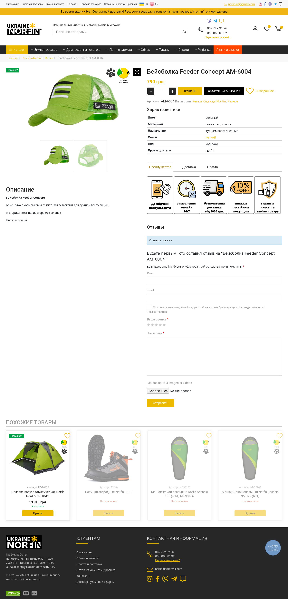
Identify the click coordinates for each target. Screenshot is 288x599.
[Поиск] (184, 31)
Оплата (212, 167)
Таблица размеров (90, 4)
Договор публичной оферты (95, 582)
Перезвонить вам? (217, 37)
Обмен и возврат (54, 4)
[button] (260, 91)
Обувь (145, 50)
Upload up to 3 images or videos (170, 383)
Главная (13, 58)
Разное (232, 101)
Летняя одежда (121, 50)
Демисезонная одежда (83, 50)
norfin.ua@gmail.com (241, 4)
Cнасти (183, 50)
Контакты (72, 4)
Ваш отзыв (155, 333)
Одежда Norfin (32, 58)
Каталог (19, 50)
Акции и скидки (227, 50)
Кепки (49, 58)
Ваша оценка (157, 319)
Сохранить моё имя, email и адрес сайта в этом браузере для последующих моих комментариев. (205, 310)
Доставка (189, 167)
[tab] (160, 167)
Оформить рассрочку (224, 90)
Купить (38, 513)
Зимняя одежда (45, 50)
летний (211, 137)
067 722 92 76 (217, 28)
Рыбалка (204, 50)
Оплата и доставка (32, 4)
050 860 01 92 (217, 33)
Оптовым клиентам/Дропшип (120, 4)
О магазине (12, 4)
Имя (150, 273)
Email (150, 290)
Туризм (164, 50)
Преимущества (160, 167)
